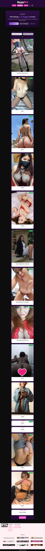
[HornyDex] (22, 2)
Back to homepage (24, 23)
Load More (22, 517)
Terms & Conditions (17, 527)
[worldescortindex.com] (8, 538)
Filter (22, 36)
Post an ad (32, 23)
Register (20, 5)
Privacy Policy (17, 526)
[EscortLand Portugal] (37, 538)
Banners (10, 527)
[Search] (30, 5)
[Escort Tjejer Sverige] (37, 545)
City (23, 32)
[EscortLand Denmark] (23, 541)
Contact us (10, 529)
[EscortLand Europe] (37, 541)
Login (26, 5)
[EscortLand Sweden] (23, 545)
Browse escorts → (14, 23)
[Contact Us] (32, 5)
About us (10, 530)
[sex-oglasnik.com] (9, 541)
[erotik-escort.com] (23, 538)
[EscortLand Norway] (9, 545)
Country (13, 32)
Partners (10, 526)
